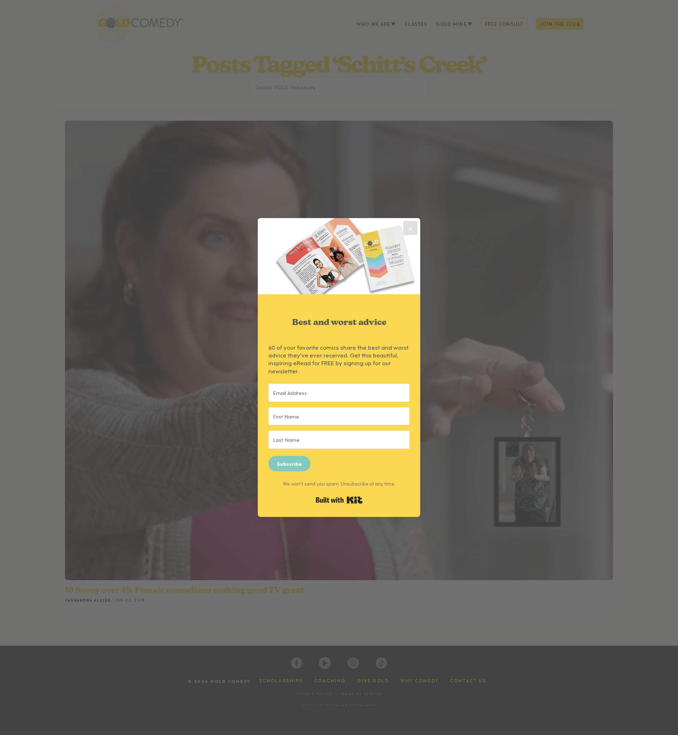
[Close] (410, 228)
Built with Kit (339, 500)
